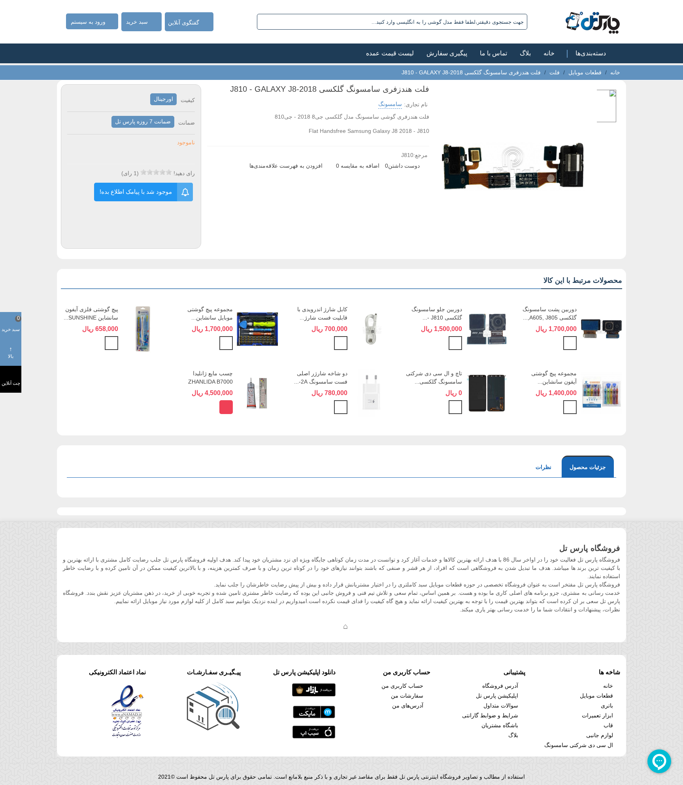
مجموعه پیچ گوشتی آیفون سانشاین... (554, 377)
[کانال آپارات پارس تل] (361, 626)
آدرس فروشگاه (500, 686)
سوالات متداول (500, 705)
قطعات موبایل (596, 695)
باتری (607, 705)
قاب (608, 725)
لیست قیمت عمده (390, 53)
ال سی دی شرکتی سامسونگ (578, 745)
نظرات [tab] (543, 467)
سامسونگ (390, 104)
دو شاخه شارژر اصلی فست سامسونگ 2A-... (320, 377)
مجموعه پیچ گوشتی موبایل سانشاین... (210, 313)
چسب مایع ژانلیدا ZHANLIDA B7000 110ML (210, 381)
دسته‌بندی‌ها (590, 53)
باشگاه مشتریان (499, 725)
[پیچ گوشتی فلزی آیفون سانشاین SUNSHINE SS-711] (143, 328)
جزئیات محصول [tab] (588, 467)
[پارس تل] (575, 21)
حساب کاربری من (402, 686)
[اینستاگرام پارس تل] (314, 626)
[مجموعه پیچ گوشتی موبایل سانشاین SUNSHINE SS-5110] (257, 328)
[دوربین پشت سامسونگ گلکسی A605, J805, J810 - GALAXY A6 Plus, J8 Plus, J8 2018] (601, 328)
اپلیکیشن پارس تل (497, 695)
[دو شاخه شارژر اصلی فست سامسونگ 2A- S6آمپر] (372, 393)
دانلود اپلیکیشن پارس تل (304, 672)
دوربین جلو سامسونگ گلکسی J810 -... (436, 313)
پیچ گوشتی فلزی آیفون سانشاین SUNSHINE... (91, 313)
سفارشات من (407, 695)
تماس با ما (493, 53)
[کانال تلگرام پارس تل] (330, 626)
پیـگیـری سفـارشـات (214, 672)
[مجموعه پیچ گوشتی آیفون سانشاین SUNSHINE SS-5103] (601, 393)
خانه (549, 53)
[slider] (156, 172)
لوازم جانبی (599, 735)
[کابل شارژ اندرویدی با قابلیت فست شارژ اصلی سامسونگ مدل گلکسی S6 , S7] (372, 328)
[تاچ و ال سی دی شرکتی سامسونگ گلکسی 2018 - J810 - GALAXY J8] (487, 393)
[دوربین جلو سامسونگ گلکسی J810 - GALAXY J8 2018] (487, 328)
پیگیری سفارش (446, 53)
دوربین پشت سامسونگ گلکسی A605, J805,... (550, 313)
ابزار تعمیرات (597, 715)
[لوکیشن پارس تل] (345, 626)
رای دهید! (184, 173)
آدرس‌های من (407, 705)
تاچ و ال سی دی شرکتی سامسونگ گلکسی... (434, 377)
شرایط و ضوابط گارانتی (490, 715)
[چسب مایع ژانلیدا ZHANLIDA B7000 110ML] (257, 393)
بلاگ (525, 53)
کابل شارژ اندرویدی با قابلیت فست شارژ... (322, 313)
